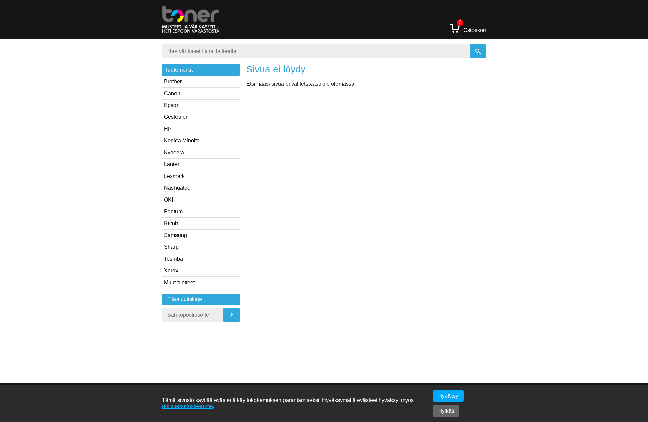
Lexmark (174, 176)
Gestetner (175, 117)
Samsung (175, 235)
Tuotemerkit (179, 70)
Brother (173, 81)
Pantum (173, 211)
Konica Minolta (182, 140)
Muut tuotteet (179, 282)
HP (168, 129)
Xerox (171, 270)
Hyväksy (448, 396)
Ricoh (171, 223)
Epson (172, 105)
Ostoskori (472, 28)
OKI (168, 200)
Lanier (171, 164)
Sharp (171, 247)
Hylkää (446, 411)
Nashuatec (177, 188)
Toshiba (173, 259)
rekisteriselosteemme (187, 406)
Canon (172, 93)
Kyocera (174, 152)
